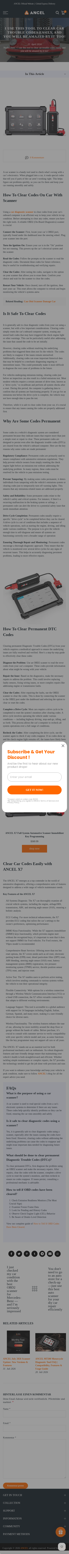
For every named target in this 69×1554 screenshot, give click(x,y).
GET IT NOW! (34, 789)
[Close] (63, 746)
